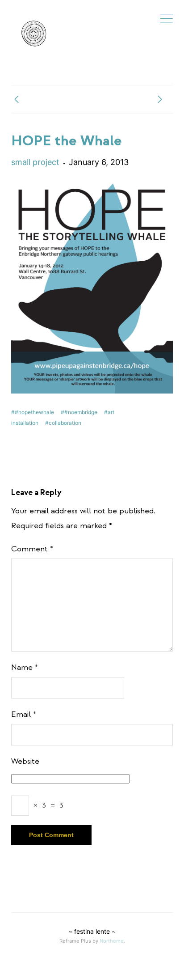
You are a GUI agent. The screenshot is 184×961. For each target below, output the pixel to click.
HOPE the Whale (66, 140)
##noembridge (79, 412)
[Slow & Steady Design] (33, 33)
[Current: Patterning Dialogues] (16, 100)
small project (35, 162)
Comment (32, 549)
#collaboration (63, 422)
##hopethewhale (32, 412)
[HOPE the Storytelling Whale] (160, 100)
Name (24, 667)
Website (25, 761)
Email (23, 714)
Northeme (112, 941)
